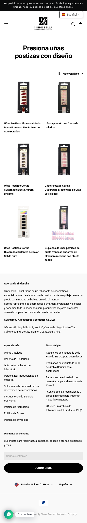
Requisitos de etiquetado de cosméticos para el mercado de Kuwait (64, 381)
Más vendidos (71, 73)
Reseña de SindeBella (16, 358)
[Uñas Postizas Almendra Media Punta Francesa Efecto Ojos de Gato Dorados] (23, 98)
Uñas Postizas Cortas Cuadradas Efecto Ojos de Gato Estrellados (63, 189)
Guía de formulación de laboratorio (17, 367)
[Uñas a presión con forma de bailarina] (64, 98)
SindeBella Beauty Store (33, 514)
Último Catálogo (13, 352)
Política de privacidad (16, 419)
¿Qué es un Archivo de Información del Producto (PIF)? (64, 408)
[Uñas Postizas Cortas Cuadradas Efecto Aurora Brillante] (23, 161)
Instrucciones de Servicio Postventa (18, 398)
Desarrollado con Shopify (62, 514)
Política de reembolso (16, 406)
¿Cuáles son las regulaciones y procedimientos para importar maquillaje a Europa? (63, 395)
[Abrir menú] (6, 24)
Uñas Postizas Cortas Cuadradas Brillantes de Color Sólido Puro (21, 251)
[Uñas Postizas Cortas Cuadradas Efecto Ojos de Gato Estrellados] (64, 161)
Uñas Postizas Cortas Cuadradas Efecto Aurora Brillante (19, 189)
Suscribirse (43, 467)
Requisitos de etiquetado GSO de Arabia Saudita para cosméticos (63, 366)
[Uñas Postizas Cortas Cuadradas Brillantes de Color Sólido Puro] (23, 223)
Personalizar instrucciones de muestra (21, 377)
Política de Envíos (14, 413)
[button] (71, 14)
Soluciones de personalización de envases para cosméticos (21, 388)
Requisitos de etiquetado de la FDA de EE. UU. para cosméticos (64, 354)
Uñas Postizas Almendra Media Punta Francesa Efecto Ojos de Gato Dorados (22, 127)
